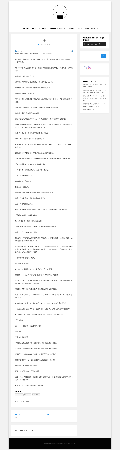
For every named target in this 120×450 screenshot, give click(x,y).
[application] (94, 44)
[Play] (85, 44)
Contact (62, 29)
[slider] (102, 44)
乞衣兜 (80, 29)
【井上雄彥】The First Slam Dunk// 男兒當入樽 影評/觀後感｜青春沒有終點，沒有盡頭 (94, 98)
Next (70, 51)
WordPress (73, 443)
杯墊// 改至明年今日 (88, 109)
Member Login (90, 29)
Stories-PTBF (25, 402)
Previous (19, 51)
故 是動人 (72, 29)
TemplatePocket (59, 443)
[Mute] (99, 44)
